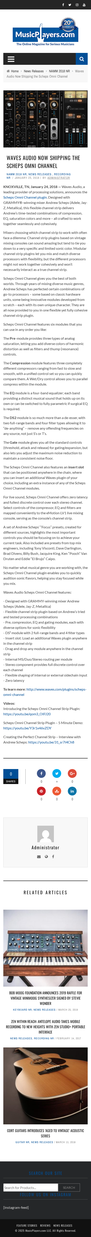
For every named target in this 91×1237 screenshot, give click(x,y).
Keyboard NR (22, 1010)
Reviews (45, 1225)
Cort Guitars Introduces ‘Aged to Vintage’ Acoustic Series (45, 1133)
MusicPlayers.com (35, 1230)
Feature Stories (27, 1225)
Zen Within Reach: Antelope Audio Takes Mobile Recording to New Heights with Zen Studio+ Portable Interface (45, 1027)
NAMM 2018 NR (17, 174)
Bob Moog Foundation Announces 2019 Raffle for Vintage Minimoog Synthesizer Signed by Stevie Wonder (45, 998)
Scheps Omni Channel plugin (25, 197)
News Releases (39, 174)
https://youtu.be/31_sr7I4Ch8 (51, 742)
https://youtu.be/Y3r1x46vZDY (27, 728)
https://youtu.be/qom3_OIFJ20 (27, 714)
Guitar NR (22, 1142)
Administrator (58, 178)
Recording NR (44, 1038)
